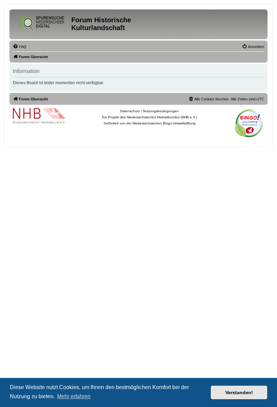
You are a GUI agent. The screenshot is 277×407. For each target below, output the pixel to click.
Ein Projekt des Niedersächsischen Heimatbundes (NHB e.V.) (149, 117)
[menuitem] (19, 47)
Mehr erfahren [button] (74, 396)
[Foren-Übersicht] (41, 22)
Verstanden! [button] (239, 392)
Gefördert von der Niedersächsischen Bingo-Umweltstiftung (150, 123)
